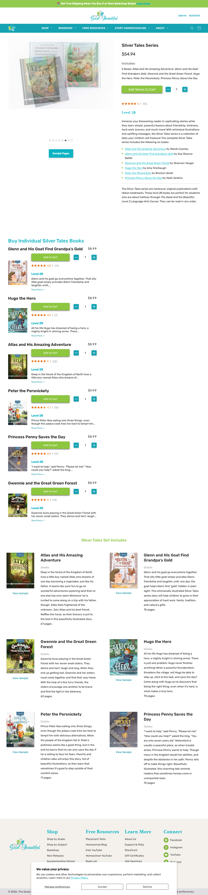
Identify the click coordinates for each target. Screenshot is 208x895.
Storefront (131, 850)
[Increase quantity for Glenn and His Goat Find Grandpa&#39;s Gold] (94, 257)
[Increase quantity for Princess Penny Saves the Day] (94, 445)
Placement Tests (96, 839)
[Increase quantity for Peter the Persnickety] (94, 399)
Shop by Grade (56, 839)
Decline (147, 886)
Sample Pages (60, 153)
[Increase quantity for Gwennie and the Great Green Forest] (94, 491)
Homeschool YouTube (99, 855)
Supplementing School (61, 861)
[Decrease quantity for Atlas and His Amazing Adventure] (76, 352)
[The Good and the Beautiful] (12, 31)
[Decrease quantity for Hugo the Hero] (76, 306)
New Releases (55, 855)
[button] (45, 28)
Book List (91, 861)
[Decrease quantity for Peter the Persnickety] (76, 399)
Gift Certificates (134, 855)
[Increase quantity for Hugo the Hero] (94, 306)
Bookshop (53, 850)
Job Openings (133, 861)
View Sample (20, 593)
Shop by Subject (57, 844)
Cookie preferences (182, 891)
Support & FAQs (134, 844)
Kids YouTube (94, 850)
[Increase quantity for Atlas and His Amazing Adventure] (94, 352)
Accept (102, 886)
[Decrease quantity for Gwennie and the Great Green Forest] (76, 491)
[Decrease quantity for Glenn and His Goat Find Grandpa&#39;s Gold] (76, 257)
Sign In (182, 15)
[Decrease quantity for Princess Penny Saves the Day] (76, 445)
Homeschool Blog (96, 844)
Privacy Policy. (79, 877)
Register (194, 15)
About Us (130, 839)
